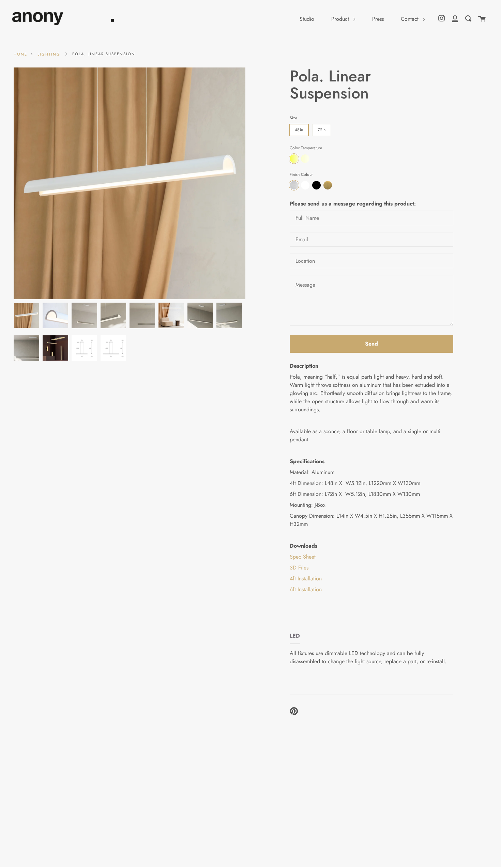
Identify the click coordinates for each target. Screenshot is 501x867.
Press (378, 19)
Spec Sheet (303, 557)
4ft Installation (306, 578)
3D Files (299, 568)
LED (295, 636)
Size (293, 118)
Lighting (48, 54)
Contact (410, 19)
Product (341, 19)
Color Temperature (306, 148)
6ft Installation (306, 589)
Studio (307, 19)
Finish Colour (301, 174)
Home (20, 54)
